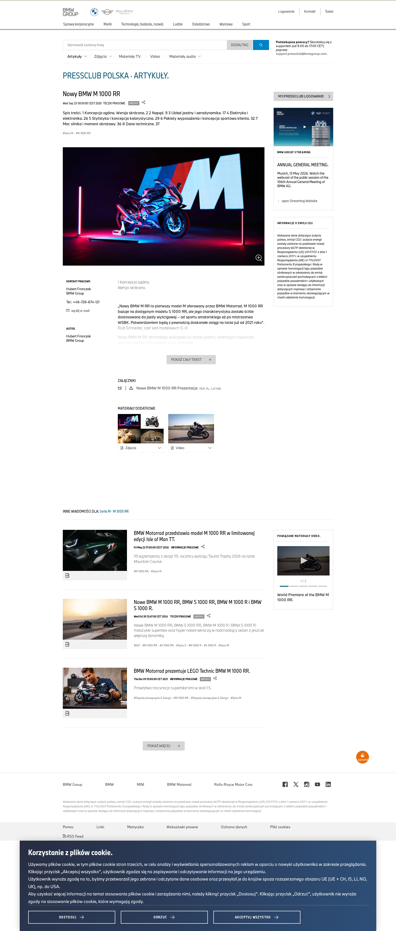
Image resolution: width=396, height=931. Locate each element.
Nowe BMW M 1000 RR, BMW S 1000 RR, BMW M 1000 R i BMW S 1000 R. (197, 604)
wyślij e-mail (80, 310)
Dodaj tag (239, 45)
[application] (303, 560)
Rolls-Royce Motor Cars (233, 784)
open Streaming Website (299, 201)
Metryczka (135, 827)
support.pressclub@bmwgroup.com (301, 54)
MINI (140, 784)
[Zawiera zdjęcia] (67, 575)
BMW (109, 784)
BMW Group (72, 784)
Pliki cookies (280, 827)
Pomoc (68, 827)
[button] (303, 561)
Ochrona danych (234, 827)
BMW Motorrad (179, 784)
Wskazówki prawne (182, 827)
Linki (100, 827)
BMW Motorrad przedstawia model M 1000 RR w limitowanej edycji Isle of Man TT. (194, 535)
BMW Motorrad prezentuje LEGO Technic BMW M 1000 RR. (192, 670)
